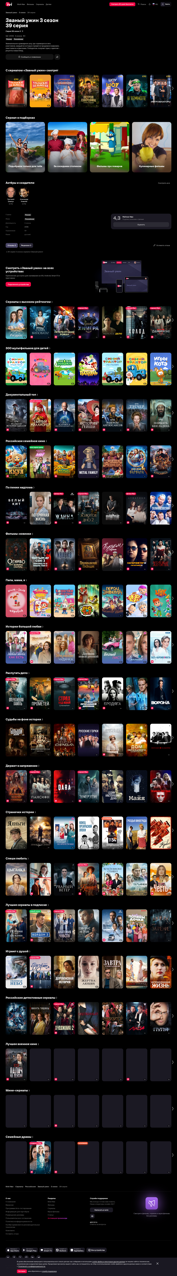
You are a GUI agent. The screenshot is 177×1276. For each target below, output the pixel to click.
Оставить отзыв (12, 1234)
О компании (11, 1202)
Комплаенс (10, 1230)
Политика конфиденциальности (19, 1221)
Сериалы (51, 1208)
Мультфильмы (53, 1212)
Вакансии (10, 1205)
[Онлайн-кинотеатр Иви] (9, 4)
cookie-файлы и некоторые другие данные (108, 1261)
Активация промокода (57, 1218)
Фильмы (51, 1205)
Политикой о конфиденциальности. (31, 1266)
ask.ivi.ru (93, 1222)
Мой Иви (51, 1202)
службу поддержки (49, 1271)
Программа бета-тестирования (18, 1208)
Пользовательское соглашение (18, 1218)
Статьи (50, 1215)
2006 (11, 36)
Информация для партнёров (17, 1212)
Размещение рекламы (15, 1215)
